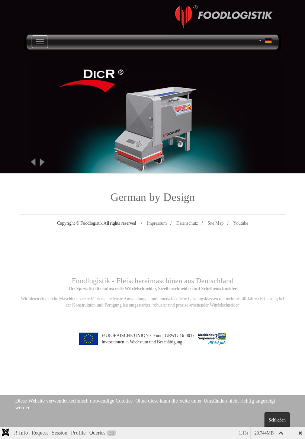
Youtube (240, 223)
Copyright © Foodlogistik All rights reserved (96, 223)
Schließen (277, 420)
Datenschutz (187, 223)
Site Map (216, 223)
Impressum (157, 223)
